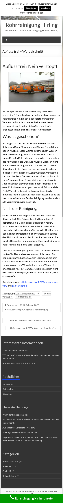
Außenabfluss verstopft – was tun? (18, 363)
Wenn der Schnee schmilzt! (15, 350)
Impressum (7, 384)
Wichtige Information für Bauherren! (20, 432)
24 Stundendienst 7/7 (27, 293)
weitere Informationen (31, 12)
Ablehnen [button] (45, 8)
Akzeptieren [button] (31, 8)
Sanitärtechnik (19, 285)
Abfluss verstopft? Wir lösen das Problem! (33, 328)
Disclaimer (7, 394)
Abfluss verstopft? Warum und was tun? (28, 320)
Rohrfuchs (12, 305)
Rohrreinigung (23, 296)
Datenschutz (8, 389)
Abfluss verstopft (15, 309)
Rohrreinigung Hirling (31, 24)
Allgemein (29, 309)
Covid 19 (6, 471)
